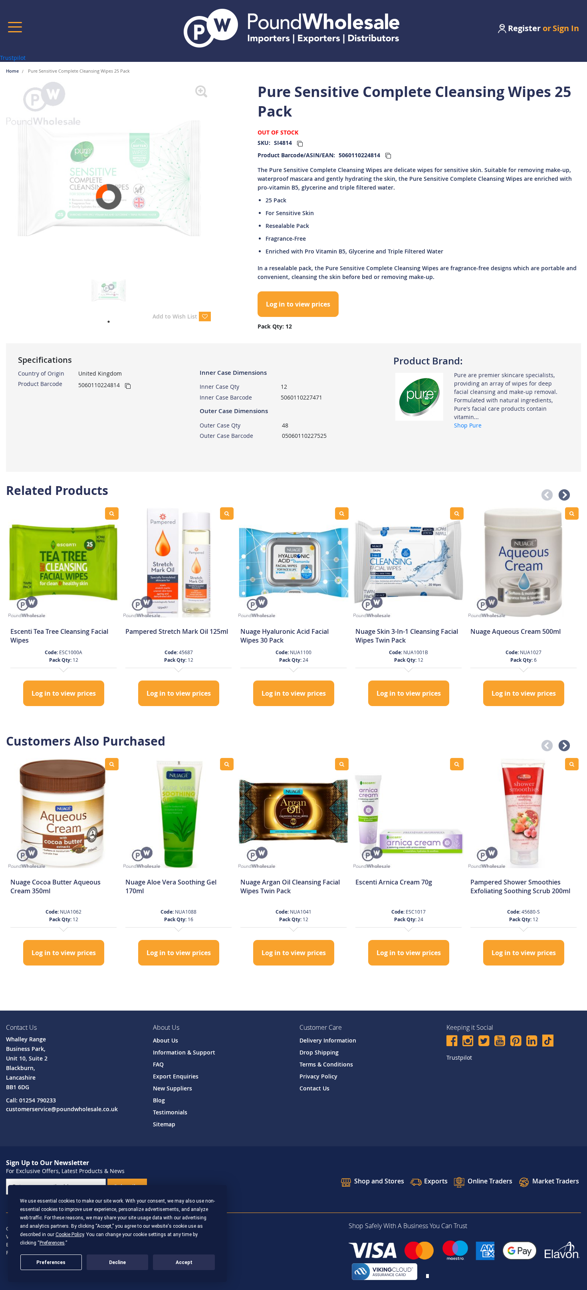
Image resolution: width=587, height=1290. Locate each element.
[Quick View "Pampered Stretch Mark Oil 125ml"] (227, 513)
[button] (545, 493)
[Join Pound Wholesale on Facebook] (451, 1042)
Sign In (566, 28)
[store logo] (291, 28)
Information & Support (184, 1052)
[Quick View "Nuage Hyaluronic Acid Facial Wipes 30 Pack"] (342, 513)
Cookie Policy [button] (70, 1234)
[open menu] (15, 27)
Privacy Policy (318, 1076)
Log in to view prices (298, 304)
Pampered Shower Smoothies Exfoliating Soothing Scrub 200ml (520, 886)
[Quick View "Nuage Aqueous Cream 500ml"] (572, 513)
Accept (184, 1262)
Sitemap (164, 1124)
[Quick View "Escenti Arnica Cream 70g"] (457, 764)
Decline (117, 1262)
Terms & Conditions (326, 1064)
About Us (165, 1040)
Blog (159, 1100)
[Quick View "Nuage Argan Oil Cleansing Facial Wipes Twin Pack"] (342, 764)
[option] (63, 607)
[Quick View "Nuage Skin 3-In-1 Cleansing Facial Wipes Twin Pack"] (457, 513)
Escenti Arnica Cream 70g (393, 882)
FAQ (158, 1064)
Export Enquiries (175, 1076)
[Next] (217, 175)
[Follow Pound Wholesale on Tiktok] (547, 1041)
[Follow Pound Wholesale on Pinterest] (515, 1042)
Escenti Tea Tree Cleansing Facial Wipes (59, 636)
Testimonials (170, 1112)
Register (524, 28)
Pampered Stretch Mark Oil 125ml (176, 631)
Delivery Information (327, 1040)
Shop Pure (468, 425)
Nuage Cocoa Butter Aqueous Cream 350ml (55, 886)
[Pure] (419, 396)
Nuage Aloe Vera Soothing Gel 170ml (170, 886)
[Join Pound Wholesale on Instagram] (467, 1042)
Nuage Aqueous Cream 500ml (515, 631)
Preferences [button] (52, 1243)
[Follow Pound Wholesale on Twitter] (483, 1042)
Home (13, 71)
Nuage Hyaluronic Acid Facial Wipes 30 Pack (284, 636)
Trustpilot (13, 57)
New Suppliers (172, 1088)
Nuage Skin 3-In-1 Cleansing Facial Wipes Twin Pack (406, 636)
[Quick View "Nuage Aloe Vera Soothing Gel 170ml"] (227, 764)
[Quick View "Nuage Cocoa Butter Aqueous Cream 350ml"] (112, 764)
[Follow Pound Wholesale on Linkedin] (531, 1042)
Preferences (50, 1262)
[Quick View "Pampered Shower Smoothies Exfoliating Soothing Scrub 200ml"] (572, 764)
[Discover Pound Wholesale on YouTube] (499, 1042)
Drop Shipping (319, 1052)
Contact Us (314, 1088)
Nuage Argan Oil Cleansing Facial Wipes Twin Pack (290, 886)
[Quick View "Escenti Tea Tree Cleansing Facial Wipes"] (112, 513)
